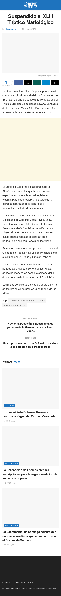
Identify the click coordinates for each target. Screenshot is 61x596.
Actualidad (11, 463)
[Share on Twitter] (28, 82)
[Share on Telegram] (46, 82)
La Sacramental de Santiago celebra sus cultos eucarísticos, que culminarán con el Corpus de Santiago (29, 536)
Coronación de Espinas (22, 300)
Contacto (6, 582)
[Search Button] (57, 5)
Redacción (10, 28)
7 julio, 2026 (9, 421)
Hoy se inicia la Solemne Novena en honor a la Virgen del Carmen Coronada (28, 414)
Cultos (41, 300)
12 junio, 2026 (10, 483)
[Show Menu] (3, 5)
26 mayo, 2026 (10, 545)
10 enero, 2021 (29, 28)
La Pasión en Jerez (18, 588)
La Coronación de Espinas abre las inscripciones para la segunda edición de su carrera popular (29, 474)
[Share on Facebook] (18, 82)
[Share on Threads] (55, 82)
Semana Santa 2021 (14, 305)
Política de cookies (25, 582)
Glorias (9, 405)
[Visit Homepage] (31, 5)
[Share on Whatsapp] (37, 82)
